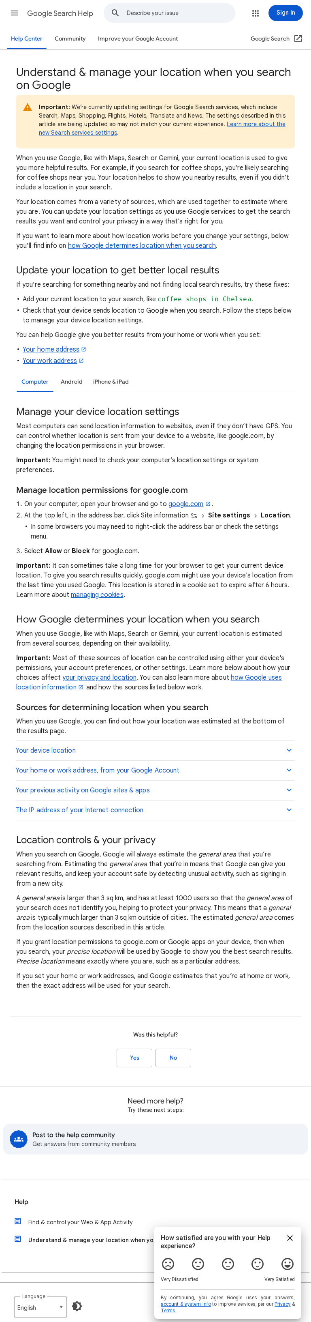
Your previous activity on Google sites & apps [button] (83, 790)
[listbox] (40, 1307)
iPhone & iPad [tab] (111, 381)
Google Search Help (60, 13)
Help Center (27, 38)
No (173, 1057)
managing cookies (97, 595)
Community (70, 38)
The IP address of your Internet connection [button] (79, 810)
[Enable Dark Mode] (77, 1306)
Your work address (50, 361)
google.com (186, 504)
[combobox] (181, 13)
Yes (134, 1057)
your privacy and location (99, 678)
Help (21, 1202)
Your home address (51, 350)
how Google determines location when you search (142, 246)
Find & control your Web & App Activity (80, 1222)
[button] (14, 13)
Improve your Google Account (138, 38)
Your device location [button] (46, 751)
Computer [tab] (35, 381)
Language (33, 1296)
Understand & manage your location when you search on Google (118, 1240)
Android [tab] (72, 381)
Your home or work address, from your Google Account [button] (97, 770)
